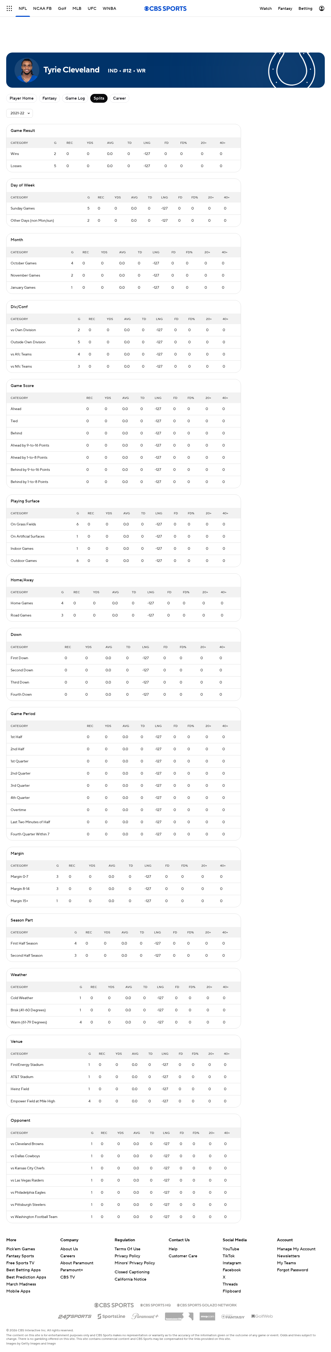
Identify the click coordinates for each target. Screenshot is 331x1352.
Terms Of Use (127, 1249)
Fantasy (49, 98)
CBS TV (67, 1277)
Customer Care (183, 1256)
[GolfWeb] (262, 1316)
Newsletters (288, 1256)
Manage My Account (296, 1249)
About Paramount (76, 1263)
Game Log (75, 98)
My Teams (286, 1263)
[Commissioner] (179, 1314)
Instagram (232, 1263)
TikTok (229, 1256)
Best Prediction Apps (26, 1277)
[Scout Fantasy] (233, 1316)
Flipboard (232, 1291)
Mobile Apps (18, 1291)
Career (119, 98)
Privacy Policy (127, 1256)
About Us (69, 1249)
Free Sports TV (20, 1263)
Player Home (22, 98)
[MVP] (207, 1314)
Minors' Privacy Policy (135, 1263)
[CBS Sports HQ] (155, 1304)
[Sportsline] (111, 1315)
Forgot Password (292, 1270)
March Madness (21, 1284)
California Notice (130, 1279)
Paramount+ (71, 1270)
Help (173, 1249)
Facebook (232, 1270)
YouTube (231, 1249)
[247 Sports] (75, 1315)
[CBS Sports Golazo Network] (207, 1304)
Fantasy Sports (20, 1256)
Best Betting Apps (23, 1270)
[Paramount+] (145, 1315)
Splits (99, 98)
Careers (67, 1256)
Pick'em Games (20, 1249)
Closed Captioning (132, 1272)
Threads (230, 1284)
